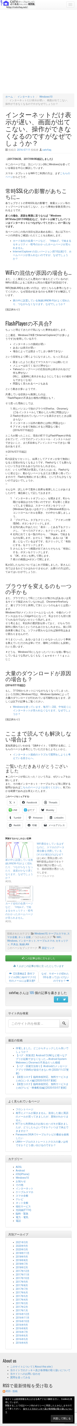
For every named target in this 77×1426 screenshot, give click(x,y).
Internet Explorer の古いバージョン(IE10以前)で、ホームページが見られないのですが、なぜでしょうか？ (42, 255)
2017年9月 (22, 1281)
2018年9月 (22, 1256)
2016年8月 (22, 1328)
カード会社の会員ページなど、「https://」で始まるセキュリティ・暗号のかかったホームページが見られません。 (42, 244)
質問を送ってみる (20, 1377)
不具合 (14, 944)
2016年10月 (22, 1321)
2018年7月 (22, 1263)
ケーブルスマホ (57, 933)
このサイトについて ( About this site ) (31, 1366)
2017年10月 (22, 1278)
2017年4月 (22, 1299)
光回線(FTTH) (23, 1210)
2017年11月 (22, 1274)
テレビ (19, 1199)
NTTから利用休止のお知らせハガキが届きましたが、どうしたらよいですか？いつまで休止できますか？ (42, 1127)
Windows (12, 940)
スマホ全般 (22, 1195)
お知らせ (21, 1181)
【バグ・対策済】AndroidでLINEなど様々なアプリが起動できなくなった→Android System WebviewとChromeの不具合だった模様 (41, 1059)
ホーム (9, 96)
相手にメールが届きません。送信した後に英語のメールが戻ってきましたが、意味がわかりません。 (42, 1117)
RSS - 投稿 (11, 1391)
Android (20, 1170)
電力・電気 (22, 1217)
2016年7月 (22, 1332)
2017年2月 (22, 1306)
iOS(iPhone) (22, 1174)
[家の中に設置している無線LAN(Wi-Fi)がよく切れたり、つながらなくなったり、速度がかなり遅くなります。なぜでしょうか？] (19, 850)
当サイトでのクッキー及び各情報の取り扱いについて (40, 1370)
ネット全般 (24, 937)
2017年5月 (22, 1296)
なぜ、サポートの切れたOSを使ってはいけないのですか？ (55, 977)
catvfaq (46, 149)
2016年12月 (22, 1314)
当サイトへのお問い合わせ (25, 1373)
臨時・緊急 (22, 1213)
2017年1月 (22, 1310)
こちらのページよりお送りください (40, 787)
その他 (19, 1184)
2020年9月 (22, 1245)
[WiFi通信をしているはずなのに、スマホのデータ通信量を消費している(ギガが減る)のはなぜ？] (52, 860)
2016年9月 (22, 1324)
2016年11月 (22, 1317)
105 (32, 992)
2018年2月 (22, 1267)
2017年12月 (22, 1271)
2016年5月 (22, 1339)
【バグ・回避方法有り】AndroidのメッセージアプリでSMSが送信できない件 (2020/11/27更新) (42, 1070)
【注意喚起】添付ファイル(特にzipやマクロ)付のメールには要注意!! (22, 977)
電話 (18, 1220)
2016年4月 (22, 1342)
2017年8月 (22, 1285)
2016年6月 (22, 1335)
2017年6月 (22, 1292)
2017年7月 (22, 1289)
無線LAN (24, 944)
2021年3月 (22, 1242)
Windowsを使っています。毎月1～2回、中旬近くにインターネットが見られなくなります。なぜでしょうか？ (42, 710)
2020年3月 (22, 1249)
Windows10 (45, 96)
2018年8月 (22, 1260)
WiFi (59, 937)
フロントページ (24, 1109)
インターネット (26, 96)
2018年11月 (22, 1253)
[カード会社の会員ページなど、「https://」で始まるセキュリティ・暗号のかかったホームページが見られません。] (19, 894)
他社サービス (23, 1206)
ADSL (19, 1167)
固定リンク (48, 947)
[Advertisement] (38, 51)
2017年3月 (22, 1303)
